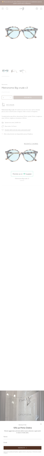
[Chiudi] (41, 424)
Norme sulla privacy (27, 451)
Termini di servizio (36, 451)
